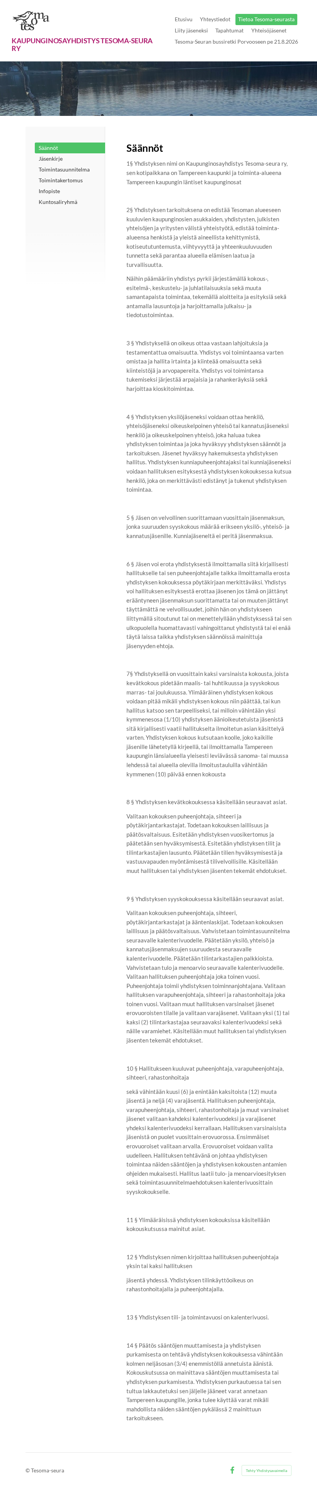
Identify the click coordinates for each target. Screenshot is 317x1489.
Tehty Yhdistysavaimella (266, 1470)
